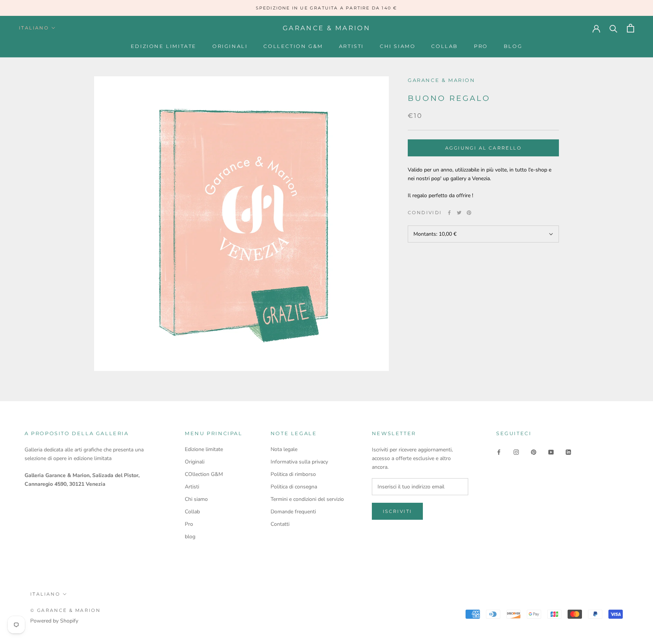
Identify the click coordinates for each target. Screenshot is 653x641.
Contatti (280, 524)
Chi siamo (397, 46)
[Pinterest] (469, 212)
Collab (444, 46)
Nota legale (284, 449)
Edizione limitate (164, 46)
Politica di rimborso (293, 474)
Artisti (351, 46)
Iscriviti (397, 511)
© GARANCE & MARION (65, 610)
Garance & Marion (441, 80)
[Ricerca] (613, 28)
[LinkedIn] (568, 452)
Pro (481, 46)
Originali (230, 46)
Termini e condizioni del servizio (307, 499)
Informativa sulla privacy (299, 461)
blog (513, 46)
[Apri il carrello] (630, 28)
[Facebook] (449, 212)
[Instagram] (516, 452)
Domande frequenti (293, 511)
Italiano (34, 28)
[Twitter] (459, 212)
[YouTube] (551, 452)
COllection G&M (293, 46)
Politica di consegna (294, 486)
